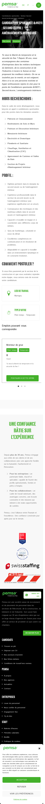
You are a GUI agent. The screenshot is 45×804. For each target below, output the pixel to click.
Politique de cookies (20, 799)
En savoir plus (32, 633)
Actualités (8, 684)
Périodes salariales (11, 733)
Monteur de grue (14, 345)
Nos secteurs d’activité (13, 655)
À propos (7, 676)
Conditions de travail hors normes (18, 663)
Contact (7, 688)
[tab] (18, 386)
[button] (39, 748)
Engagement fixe (11, 712)
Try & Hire (8, 716)
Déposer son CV (10, 650)
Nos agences (9, 680)
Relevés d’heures (11, 728)
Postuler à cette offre (22, 378)
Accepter (21, 780)
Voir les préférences (21, 793)
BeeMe (7, 737)
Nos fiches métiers (11, 659)
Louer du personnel (12, 703)
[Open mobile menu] (38, 5)
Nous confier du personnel (14, 707)
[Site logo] (10, 5)
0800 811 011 (35, 595)
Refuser (21, 786)
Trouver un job (10, 646)
